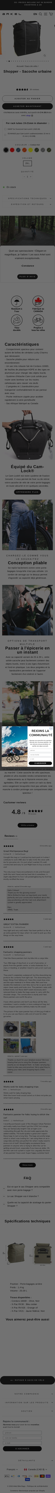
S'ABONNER (40, 763)
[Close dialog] (51, 728)
